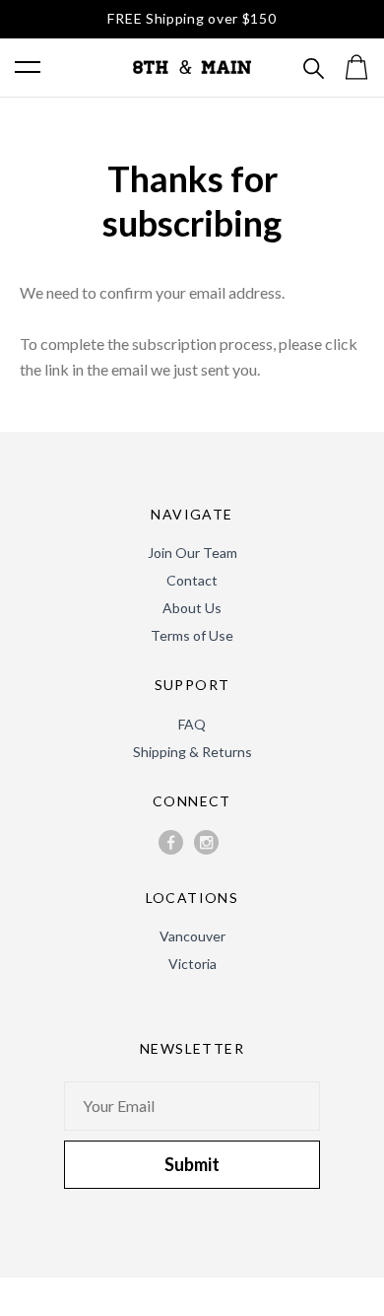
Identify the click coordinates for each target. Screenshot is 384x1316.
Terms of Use (192, 635)
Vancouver (192, 936)
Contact (192, 580)
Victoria (192, 963)
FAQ (192, 724)
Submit (192, 1164)
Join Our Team (192, 552)
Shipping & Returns (192, 751)
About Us (192, 607)
